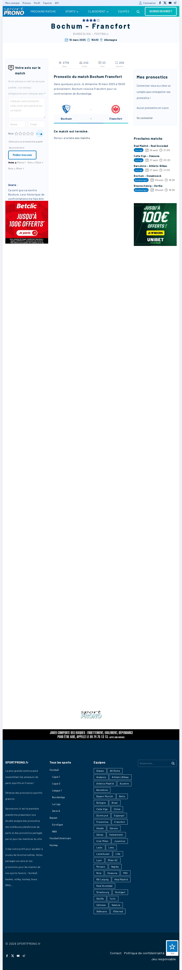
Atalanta (101, 777)
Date (31, 162)
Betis (122, 796)
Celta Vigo (102, 809)
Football (101, 33)
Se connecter (145, 117)
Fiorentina (102, 821)
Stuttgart (120, 892)
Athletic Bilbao (120, 777)
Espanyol (119, 815)
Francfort (111, 25)
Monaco (100, 866)
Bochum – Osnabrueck (147, 175)
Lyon (99, 860)
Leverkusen (103, 853)
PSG (125, 872)
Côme (117, 809)
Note (11, 133)
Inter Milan (102, 841)
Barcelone (102, 789)
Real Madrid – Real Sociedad (151, 145)
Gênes (99, 834)
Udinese (101, 904)
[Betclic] (26, 242)
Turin (113, 898)
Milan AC (113, 860)
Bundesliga (82, 33)
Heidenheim (116, 834)
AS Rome (115, 770)
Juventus (119, 841)
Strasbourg (102, 892)
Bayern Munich (104, 796)
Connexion (149, 2)
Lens (111, 847)
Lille (118, 853)
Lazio (99, 847)
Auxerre (124, 783)
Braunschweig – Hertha (148, 185)
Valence (116, 904)
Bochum (67, 25)
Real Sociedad (104, 885)
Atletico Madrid (105, 783)
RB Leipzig (102, 879)
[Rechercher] (173, 763)
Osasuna (112, 872)
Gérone (114, 828)
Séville (100, 898)
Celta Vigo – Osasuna (146, 155)
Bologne (101, 802)
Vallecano (101, 911)
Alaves (100, 770)
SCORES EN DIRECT (160, 11)
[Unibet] (155, 244)
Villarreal (118, 911)
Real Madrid (121, 879)
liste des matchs (79, 138)
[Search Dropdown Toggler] (138, 11)
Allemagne (110, 39)
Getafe (100, 828)
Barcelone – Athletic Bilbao (150, 165)
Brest (115, 802)
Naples (115, 866)
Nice (98, 872)
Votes (12, 162)
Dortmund (102, 815)
